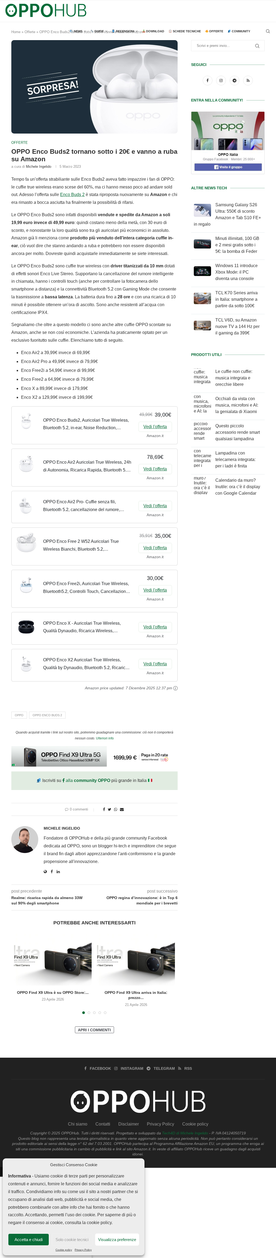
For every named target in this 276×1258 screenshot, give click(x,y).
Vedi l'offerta (155, 426)
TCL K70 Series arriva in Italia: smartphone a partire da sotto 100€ (236, 299)
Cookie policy (64, 1249)
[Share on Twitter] (109, 809)
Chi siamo (77, 1124)
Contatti (102, 1124)
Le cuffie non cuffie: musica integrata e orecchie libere (233, 378)
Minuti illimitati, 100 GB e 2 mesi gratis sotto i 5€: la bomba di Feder (237, 245)
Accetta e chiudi (29, 1239)
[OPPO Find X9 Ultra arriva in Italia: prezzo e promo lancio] (136, 960)
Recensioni (124, 31)
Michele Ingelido (38, 167)
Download (154, 31)
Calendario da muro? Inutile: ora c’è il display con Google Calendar (237, 486)
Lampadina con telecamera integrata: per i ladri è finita (235, 459)
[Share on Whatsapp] (115, 809)
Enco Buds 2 (72, 194)
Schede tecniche (186, 31)
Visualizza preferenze (117, 1239)
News (77, 31)
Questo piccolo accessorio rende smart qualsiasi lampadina (237, 432)
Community (240, 31)
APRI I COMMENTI (94, 1030)
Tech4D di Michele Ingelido (185, 1133)
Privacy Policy (83, 1249)
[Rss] (248, 80)
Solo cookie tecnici (72, 1239)
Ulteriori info (105, 738)
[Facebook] (208, 80)
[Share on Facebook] (104, 809)
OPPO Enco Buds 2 (47, 715)
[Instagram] (221, 80)
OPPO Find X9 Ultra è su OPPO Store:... (53, 992)
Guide (99, 31)
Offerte (215, 31)
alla (87, 780)
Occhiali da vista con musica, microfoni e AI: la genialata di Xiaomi (236, 405)
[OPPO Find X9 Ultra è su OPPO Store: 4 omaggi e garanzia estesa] (53, 960)
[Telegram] (235, 80)
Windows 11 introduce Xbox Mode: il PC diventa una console (236, 272)
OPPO (19, 715)
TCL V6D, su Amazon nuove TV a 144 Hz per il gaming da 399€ (237, 326)
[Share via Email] (122, 809)
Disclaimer (128, 1124)
